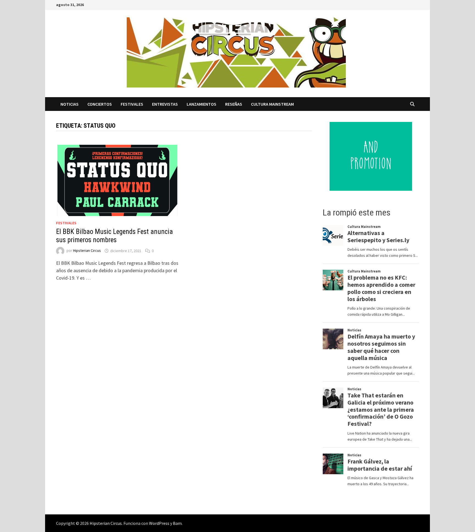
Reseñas (233, 104)
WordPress (159, 523)
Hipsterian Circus (87, 250)
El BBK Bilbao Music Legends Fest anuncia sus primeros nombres (114, 236)
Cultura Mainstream (272, 104)
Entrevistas (165, 104)
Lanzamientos (201, 104)
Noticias (69, 104)
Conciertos (99, 104)
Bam (177, 523)
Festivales (132, 104)
